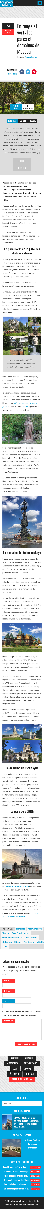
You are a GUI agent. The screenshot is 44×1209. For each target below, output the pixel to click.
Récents (22, 167)
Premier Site (32, 1204)
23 (8, 25)
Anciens (22, 161)
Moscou (5, 933)
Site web (7, 1001)
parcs (26, 933)
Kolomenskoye (35, 928)
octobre (8, 30)
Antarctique (30, 1063)
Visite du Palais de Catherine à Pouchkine (32, 1144)
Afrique (29, 1058)
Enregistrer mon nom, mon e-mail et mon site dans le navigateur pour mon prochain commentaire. (21, 1013)
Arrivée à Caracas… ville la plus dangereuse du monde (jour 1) (16, 1171)
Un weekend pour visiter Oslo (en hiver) (16, 1188)
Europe (23, 120)
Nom (6, 981)
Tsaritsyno (29, 942)
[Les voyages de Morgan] (6, 5)
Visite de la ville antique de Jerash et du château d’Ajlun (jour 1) (16, 1175)
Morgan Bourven (31, 57)
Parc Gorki (17, 933)
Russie (33, 120)
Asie (15, 1068)
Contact (30, 1073)
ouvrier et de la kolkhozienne (17, 886)
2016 (8, 32)
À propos (14, 1073)
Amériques (12, 1063)
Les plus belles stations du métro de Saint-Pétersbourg (16, 1184)
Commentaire (8, 1021)
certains (25, 406)
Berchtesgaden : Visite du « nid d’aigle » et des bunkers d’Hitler (16, 1167)
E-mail (6, 991)
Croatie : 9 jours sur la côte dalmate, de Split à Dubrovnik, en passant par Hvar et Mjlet (16, 1180)
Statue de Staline (10, 937)
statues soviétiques (12, 942)
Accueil (15, 1058)
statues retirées (29, 937)
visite (4, 946)
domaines (20, 928)
